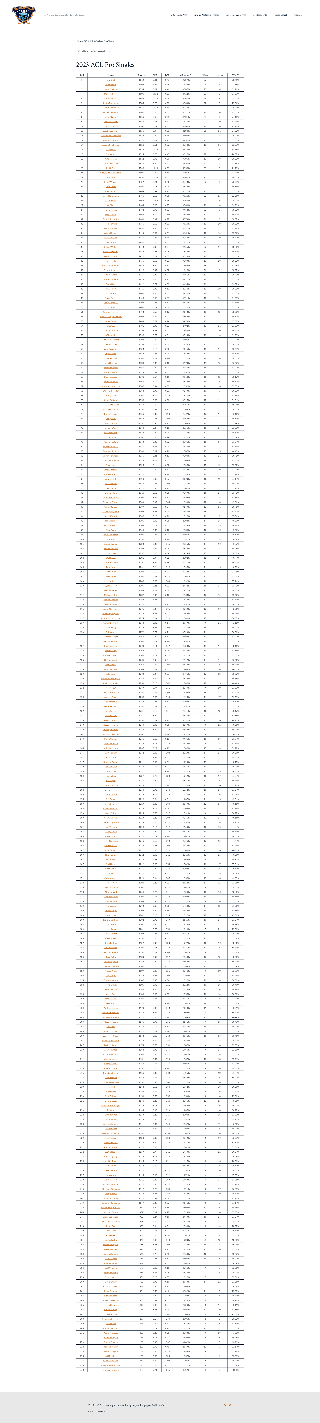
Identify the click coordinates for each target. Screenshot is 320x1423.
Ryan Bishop (111, 1305)
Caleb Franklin (111, 562)
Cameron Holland (110, 1068)
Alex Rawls (110, 84)
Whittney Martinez (111, 1221)
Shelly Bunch (110, 1295)
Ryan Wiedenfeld (111, 451)
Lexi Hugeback (111, 1356)
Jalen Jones (111, 576)
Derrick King (111, 492)
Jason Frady (110, 627)
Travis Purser (110, 274)
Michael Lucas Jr (110, 655)
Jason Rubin (110, 200)
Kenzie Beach (110, 1235)
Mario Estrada (110, 1291)
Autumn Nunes (111, 1198)
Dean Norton (110, 488)
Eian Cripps (111, 242)
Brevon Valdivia (111, 599)
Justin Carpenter (111, 349)
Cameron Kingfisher (111, 1203)
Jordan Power (110, 321)
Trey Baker (111, 924)
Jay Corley (111, 1003)
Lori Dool (110, 1026)
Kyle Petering (110, 1309)
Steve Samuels (111, 1249)
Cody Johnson (110, 878)
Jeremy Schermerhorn (110, 386)
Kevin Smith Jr (111, 525)
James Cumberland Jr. (111, 952)
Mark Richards (111, 93)
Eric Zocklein (111, 701)
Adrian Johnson (111, 1147)
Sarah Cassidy (110, 738)
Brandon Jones (111, 381)
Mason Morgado (110, 1244)
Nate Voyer (110, 673)
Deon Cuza (111, 1323)
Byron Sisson (111, 585)
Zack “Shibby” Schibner (111, 316)
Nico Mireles (111, 293)
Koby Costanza (111, 748)
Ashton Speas (110, 697)
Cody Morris (110, 1091)
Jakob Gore (111, 149)
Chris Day (110, 994)
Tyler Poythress (111, 497)
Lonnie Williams (110, 1360)
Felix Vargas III (111, 520)
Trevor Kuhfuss (111, 270)
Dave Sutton (111, 711)
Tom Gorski (110, 873)
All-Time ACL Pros (236, 15)
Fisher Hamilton (110, 112)
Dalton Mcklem (110, 724)
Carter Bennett (110, 622)
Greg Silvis (111, 1230)
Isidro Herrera (110, 256)
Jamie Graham (110, 89)
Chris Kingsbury (110, 251)
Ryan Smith (110, 353)
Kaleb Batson (110, 98)
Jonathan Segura (111, 1017)
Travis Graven (110, 984)
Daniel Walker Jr (111, 785)
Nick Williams (110, 237)
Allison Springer (110, 1124)
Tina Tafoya (110, 776)
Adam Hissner (110, 233)
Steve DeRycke (111, 400)
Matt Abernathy (111, 641)
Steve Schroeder (111, 390)
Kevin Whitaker (110, 980)
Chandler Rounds (111, 966)
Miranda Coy (110, 650)
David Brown (111, 1281)
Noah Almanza (111, 817)
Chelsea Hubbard (111, 1370)
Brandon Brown (110, 762)
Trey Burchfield (110, 344)
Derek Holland (111, 163)
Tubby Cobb (110, 395)
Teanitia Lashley (110, 1240)
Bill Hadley (111, 557)
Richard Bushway (111, 1082)
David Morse (111, 789)
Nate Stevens (110, 228)
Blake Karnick (110, 516)
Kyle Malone (111, 158)
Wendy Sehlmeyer (111, 1133)
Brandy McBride (110, 1184)
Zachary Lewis (111, 1045)
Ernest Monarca (110, 808)
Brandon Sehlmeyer (110, 1105)
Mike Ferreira (111, 223)
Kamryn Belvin (111, 441)
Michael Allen (110, 595)
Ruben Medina (111, 1063)
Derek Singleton (111, 822)
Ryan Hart (111, 284)
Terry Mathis (110, 209)
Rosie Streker (110, 469)
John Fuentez (110, 1049)
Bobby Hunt (111, 831)
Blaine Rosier (111, 298)
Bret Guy (110, 325)
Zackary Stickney (111, 919)
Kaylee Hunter (111, 720)
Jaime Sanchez (111, 706)
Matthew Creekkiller (111, 135)
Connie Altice (110, 845)
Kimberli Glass (111, 548)
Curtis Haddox (111, 414)
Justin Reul (111, 687)
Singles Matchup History (206, 15)
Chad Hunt (111, 465)
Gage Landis (110, 214)
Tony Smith (110, 80)
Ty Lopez (110, 307)
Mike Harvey (111, 882)
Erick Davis (111, 437)
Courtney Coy (110, 1156)
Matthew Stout (110, 446)
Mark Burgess (110, 377)
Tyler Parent (111, 423)
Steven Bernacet (111, 339)
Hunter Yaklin (110, 660)
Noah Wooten (110, 669)
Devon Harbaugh (111, 107)
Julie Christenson (111, 1300)
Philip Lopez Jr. (111, 302)
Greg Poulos (111, 803)
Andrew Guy (111, 358)
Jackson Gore (111, 483)
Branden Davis (111, 896)
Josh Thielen (111, 827)
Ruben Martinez (110, 1328)
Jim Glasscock (110, 947)
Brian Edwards (111, 1142)
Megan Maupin (111, 1021)
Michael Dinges (111, 636)
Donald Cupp (111, 910)
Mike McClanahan (110, 1254)
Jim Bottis (110, 859)
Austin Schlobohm (111, 265)
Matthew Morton (110, 1012)
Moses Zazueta (111, 279)
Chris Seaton (111, 1179)
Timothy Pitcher (111, 502)
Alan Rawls (110, 117)
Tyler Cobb (111, 539)
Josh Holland (111, 363)
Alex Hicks (111, 186)
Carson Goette (111, 330)
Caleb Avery (111, 794)
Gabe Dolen (110, 813)
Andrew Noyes (111, 1008)
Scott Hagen (111, 1267)
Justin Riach (110, 1151)
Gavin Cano (111, 154)
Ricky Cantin (111, 1193)
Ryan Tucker (111, 933)
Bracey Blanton (110, 729)
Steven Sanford (110, 1170)
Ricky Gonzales (111, 841)
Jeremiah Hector (110, 312)
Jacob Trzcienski (110, 130)
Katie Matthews (110, 1286)
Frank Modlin (111, 260)
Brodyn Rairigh (111, 1272)
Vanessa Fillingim (111, 1035)
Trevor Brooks (111, 1342)
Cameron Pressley (111, 1318)
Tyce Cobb (111, 957)
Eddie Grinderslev (110, 219)
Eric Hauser (110, 1138)
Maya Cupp (111, 975)
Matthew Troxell (110, 409)
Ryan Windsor (110, 182)
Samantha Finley (111, 609)
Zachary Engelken (110, 511)
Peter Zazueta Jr (111, 404)
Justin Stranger (111, 455)
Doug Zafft (111, 418)
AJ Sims (110, 205)
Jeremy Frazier (111, 367)
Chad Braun (110, 868)
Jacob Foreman (111, 743)
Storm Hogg (110, 915)
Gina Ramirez (111, 1114)
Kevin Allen (110, 938)
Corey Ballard (110, 506)
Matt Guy (110, 168)
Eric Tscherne (110, 646)
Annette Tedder (110, 1161)
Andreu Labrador (111, 683)
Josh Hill (111, 1086)
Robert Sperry (111, 961)
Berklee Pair (111, 715)
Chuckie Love (111, 766)
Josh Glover (110, 664)
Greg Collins (111, 943)
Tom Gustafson (111, 1314)
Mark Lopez (110, 836)
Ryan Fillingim (110, 1031)
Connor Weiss (110, 1059)
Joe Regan (111, 780)
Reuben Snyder (111, 1337)
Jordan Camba (110, 544)
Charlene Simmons (111, 1189)
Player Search (281, 15)
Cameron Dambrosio (110, 1365)
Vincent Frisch (111, 1212)
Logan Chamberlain (111, 144)
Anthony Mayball (110, 613)
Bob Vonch (111, 632)
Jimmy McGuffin (110, 479)
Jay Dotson (111, 288)
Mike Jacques (111, 1258)
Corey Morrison (111, 901)
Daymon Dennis (110, 140)
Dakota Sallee (111, 590)
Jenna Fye (110, 1226)
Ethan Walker (110, 247)
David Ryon (111, 864)
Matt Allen (110, 571)
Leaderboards (260, 15)
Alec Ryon (111, 530)
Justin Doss (110, 771)
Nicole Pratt (111, 970)
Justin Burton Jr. (110, 103)
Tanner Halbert (110, 427)
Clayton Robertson (111, 692)
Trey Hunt (111, 567)
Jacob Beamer (110, 998)
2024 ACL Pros (179, 15)
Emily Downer (111, 850)
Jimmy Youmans (111, 534)
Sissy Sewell (111, 1165)
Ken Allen (111, 1175)
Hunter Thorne (111, 126)
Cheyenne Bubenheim (110, 172)
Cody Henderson (111, 195)
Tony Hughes (110, 1277)
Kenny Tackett (111, 1332)
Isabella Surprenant (110, 1207)
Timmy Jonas (111, 604)
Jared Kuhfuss (110, 581)
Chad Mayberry (111, 1119)
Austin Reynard (111, 1263)
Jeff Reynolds (110, 335)
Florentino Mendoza (110, 618)
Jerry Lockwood (110, 1216)
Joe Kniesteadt (111, 121)
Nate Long (111, 929)
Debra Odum (111, 1077)
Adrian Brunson (111, 1346)
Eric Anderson (110, 372)
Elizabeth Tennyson (110, 678)
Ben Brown (111, 799)
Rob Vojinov (110, 854)
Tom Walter (111, 906)
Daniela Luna (111, 1128)
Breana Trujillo (111, 1351)
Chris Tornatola (110, 1054)
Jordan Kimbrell (110, 191)
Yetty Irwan (110, 553)
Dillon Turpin (110, 177)
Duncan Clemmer (110, 460)
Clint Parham (110, 752)
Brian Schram (110, 1096)
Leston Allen (110, 757)
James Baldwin (111, 887)
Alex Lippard (111, 892)
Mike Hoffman (110, 432)
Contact (298, 15)
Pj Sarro (110, 1110)
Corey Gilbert (110, 474)
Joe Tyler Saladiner (111, 734)
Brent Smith (111, 989)
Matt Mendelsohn (110, 1040)
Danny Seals (111, 1100)
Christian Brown (110, 1073)
